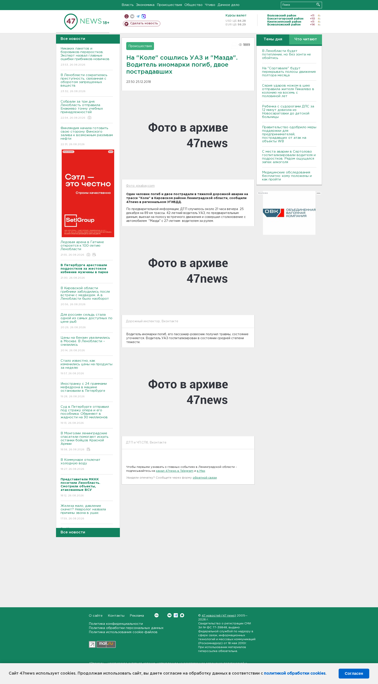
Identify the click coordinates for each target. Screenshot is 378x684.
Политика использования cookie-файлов (123, 632)
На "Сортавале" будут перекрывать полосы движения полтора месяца (289, 72)
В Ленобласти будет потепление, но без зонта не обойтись (286, 54)
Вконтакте (169, 615)
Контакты (116, 615)
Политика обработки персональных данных (126, 628)
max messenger (144, 16)
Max (182, 615)
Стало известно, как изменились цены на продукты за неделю (86, 367)
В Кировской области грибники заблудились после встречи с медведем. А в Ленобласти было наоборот (85, 296)
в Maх (201, 471)
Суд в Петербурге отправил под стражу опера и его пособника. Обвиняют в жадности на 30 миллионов (85, 414)
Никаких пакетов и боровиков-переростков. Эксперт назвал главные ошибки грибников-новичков (85, 56)
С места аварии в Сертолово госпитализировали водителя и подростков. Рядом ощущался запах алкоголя (289, 157)
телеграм (138, 16)
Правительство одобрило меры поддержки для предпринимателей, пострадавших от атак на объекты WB (289, 134)
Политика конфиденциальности (116, 623)
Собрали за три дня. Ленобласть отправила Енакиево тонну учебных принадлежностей (82, 109)
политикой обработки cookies (295, 673)
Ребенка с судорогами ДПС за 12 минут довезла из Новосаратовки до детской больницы (288, 111)
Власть (128, 5)
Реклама (137, 615)
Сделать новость (144, 23)
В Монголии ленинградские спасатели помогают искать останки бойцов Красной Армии (84, 441)
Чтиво (210, 5)
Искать (318, 4)
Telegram (176, 615)
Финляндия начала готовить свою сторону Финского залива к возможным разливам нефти (87, 136)
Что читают (305, 39)
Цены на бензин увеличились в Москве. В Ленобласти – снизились (85, 344)
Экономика (145, 5)
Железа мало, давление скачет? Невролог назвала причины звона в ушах (83, 512)
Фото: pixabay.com (140, 186)
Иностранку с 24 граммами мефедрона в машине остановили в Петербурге (84, 390)
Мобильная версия (126, 16)
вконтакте (132, 16)
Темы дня (273, 39)
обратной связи (205, 478)
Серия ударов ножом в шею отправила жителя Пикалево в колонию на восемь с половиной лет (288, 91)
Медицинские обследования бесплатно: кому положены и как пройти (287, 176)
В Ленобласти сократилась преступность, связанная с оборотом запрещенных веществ (84, 83)
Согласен (354, 673)
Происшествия (169, 5)
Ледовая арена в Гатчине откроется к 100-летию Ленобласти (82, 248)
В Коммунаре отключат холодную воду (80, 464)
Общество (193, 5)
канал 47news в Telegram (174, 471)
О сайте (96, 615)
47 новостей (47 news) (219, 616)
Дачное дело (229, 5)
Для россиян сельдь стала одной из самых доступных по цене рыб (86, 321)
